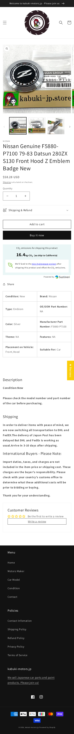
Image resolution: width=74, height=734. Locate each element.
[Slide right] (70, 127)
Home (11, 562)
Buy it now (37, 235)
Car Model (14, 579)
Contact (12, 596)
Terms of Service (18, 655)
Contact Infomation (20, 620)
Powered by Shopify (47, 727)
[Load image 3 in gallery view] (56, 125)
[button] (5, 22)
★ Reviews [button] (70, 370)
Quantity (7, 188)
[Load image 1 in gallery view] (17, 125)
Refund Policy (16, 638)
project (44, 263)
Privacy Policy (16, 646)
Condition (14, 588)
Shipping (7, 182)
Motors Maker (16, 571)
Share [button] (10, 284)
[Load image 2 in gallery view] (36, 125)
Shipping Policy (17, 629)
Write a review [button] (37, 521)
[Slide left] (4, 127)
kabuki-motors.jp (32, 727)
